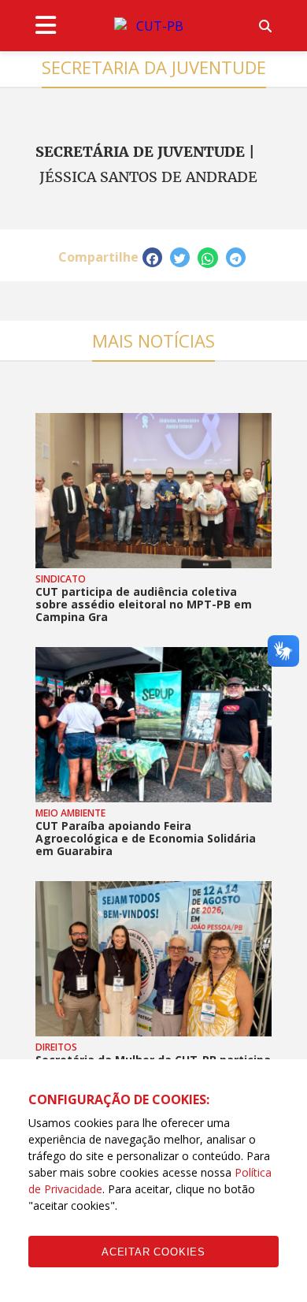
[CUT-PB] (153, 26)
